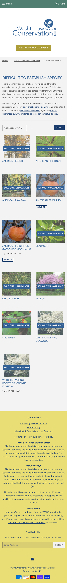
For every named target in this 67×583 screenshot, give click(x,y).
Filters (59, 127)
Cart (62, 3)
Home (5, 60)
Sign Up (59, 545)
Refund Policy (33, 427)
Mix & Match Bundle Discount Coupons (33, 431)
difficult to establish (30, 110)
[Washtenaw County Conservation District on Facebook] (32, 559)
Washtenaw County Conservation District (36, 568)
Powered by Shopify (32, 571)
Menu (9, 3)
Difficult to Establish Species (27, 60)
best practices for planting (35, 107)
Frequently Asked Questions (33, 423)
